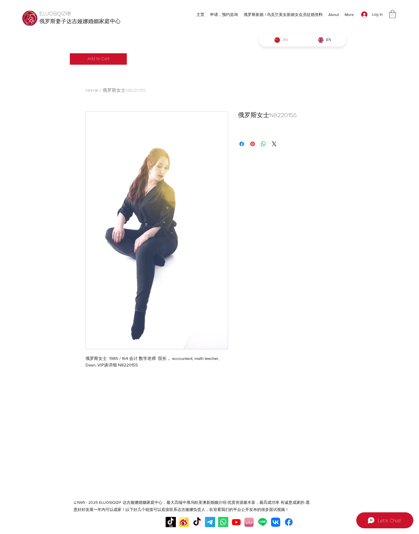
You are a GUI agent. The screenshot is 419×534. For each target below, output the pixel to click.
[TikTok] (197, 522)
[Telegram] (210, 522)
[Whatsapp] (223, 522)
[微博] (184, 522)
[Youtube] (236, 522)
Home (92, 90)
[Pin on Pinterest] (252, 143)
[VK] (275, 522)
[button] (392, 14)
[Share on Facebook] (241, 143)
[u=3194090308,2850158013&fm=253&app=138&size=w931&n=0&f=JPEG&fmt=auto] (249, 522)
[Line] (262, 522)
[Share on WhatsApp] (263, 143)
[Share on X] (274, 143)
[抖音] (171, 522)
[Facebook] (289, 522)
